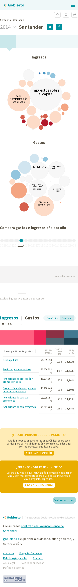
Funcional (67, 317)
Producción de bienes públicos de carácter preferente (19, 390)
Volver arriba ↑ (64, 500)
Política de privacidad (32, 563)
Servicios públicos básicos (17, 369)
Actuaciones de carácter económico (16, 399)
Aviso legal (9, 563)
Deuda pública (10, 360)
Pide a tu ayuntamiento (39, 485)
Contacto (38, 558)
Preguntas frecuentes (30, 553)
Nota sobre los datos (65, 276)
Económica (52, 317)
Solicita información (39, 453)
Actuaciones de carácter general (20, 407)
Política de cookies (13, 567)
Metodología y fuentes (15, 558)
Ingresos (9, 318)
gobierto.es (11, 539)
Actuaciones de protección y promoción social (18, 380)
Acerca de (8, 553)
